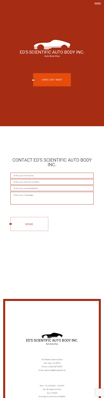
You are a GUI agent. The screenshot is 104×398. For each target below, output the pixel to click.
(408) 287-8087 (52, 79)
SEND (29, 224)
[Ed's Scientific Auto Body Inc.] (52, 44)
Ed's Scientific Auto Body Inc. (52, 52)
